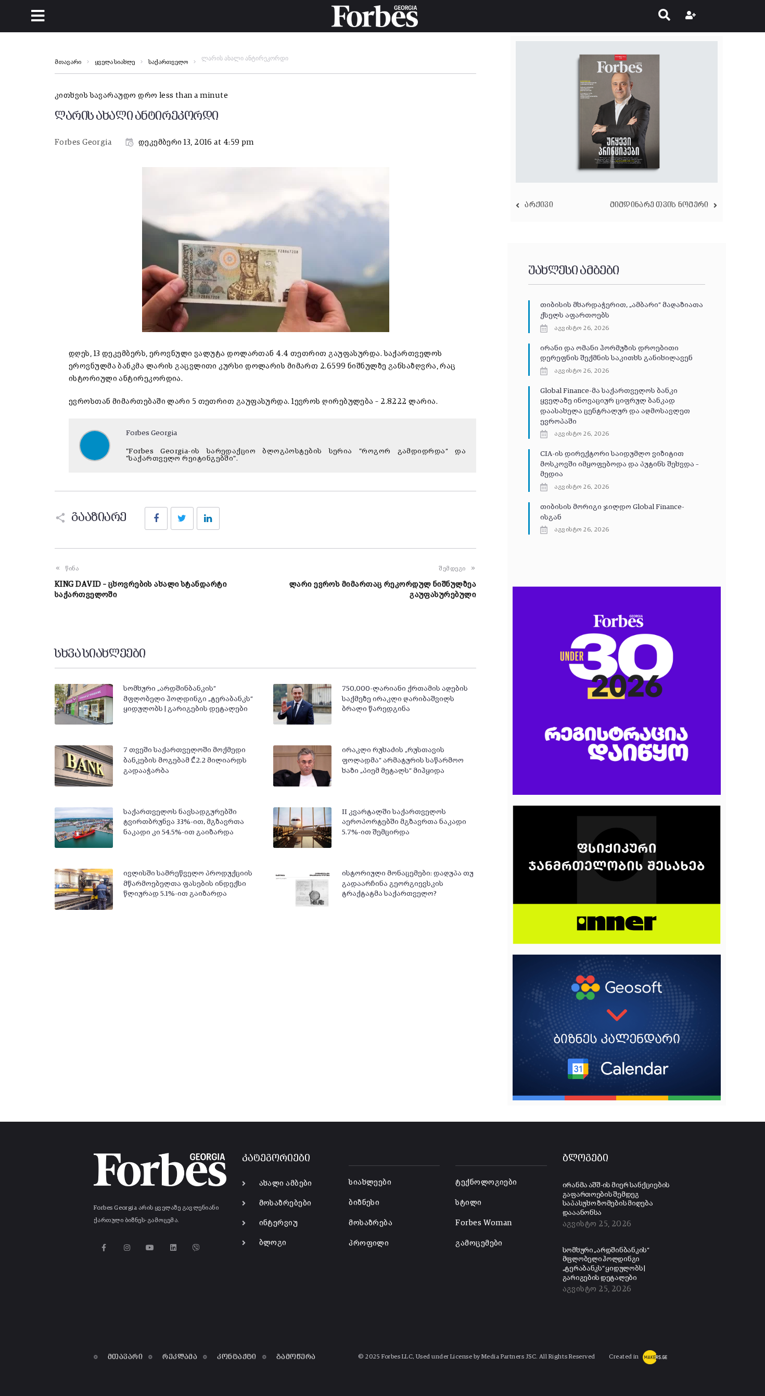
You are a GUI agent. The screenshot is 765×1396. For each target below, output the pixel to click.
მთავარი (68, 62)
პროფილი (369, 1243)
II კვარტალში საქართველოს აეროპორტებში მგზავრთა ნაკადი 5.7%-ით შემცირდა (404, 822)
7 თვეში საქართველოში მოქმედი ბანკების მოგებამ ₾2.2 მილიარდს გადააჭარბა (185, 760)
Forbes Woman (483, 1223)
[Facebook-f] (104, 1247)
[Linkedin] (173, 1247)
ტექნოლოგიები (486, 1182)
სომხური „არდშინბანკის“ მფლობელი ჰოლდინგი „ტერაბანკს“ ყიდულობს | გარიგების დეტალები (188, 699)
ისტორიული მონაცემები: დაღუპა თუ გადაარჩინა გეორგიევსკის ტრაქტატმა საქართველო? (408, 883)
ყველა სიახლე (115, 62)
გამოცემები (479, 1243)
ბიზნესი (364, 1203)
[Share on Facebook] (156, 518)
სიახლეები (370, 1182)
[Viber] (196, 1247)
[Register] (691, 16)
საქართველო (168, 62)
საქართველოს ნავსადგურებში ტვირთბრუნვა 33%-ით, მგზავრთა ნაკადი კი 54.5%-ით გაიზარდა (183, 822)
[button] (38, 16)
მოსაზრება (370, 1223)
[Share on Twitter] (182, 518)
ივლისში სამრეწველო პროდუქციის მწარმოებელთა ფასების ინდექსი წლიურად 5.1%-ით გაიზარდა (187, 883)
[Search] (664, 16)
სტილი (468, 1203)
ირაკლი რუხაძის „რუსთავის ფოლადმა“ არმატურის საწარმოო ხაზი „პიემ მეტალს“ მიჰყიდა (403, 760)
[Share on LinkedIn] (208, 518)
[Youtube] (150, 1247)
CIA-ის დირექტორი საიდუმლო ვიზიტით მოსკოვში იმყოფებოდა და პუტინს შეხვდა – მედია (619, 464)
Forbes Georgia (83, 142)
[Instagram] (127, 1247)
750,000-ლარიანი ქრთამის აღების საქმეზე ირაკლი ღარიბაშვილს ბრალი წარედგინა (405, 699)
